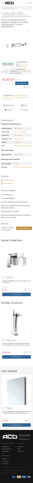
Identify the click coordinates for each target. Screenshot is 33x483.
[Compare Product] (25, 87)
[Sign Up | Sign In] (25, 3)
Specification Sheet (9, 180)
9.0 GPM (19, 154)
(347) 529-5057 (9, 105)
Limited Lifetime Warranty (24, 167)
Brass (18, 142)
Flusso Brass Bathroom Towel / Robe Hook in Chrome (16, 281)
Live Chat (9, 110)
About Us (4, 458)
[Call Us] (21, 3)
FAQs (19, 449)
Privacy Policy (5, 472)
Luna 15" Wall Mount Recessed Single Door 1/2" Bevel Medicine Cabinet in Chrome (16, 412)
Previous (2, 271)
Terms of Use (13, 472)
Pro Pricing (25, 110)
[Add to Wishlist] (28, 87)
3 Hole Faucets (21, 132)
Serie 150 (20, 128)
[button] (28, 31)
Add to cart (23, 83)
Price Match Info (6, 449)
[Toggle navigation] (2, 2)
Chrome (19, 135)
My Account (21, 451)
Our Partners (5, 461)
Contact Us (13, 69)
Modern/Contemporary (24, 145)
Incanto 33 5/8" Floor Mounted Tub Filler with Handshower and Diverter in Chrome (16, 344)
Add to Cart (17, 294)
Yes (17, 163)
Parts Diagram (8, 183)
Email (25, 105)
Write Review (24, 228)
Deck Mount (21, 138)
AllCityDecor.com (23, 470)
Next (31, 271)
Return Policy (5, 451)
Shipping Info (5, 446)
